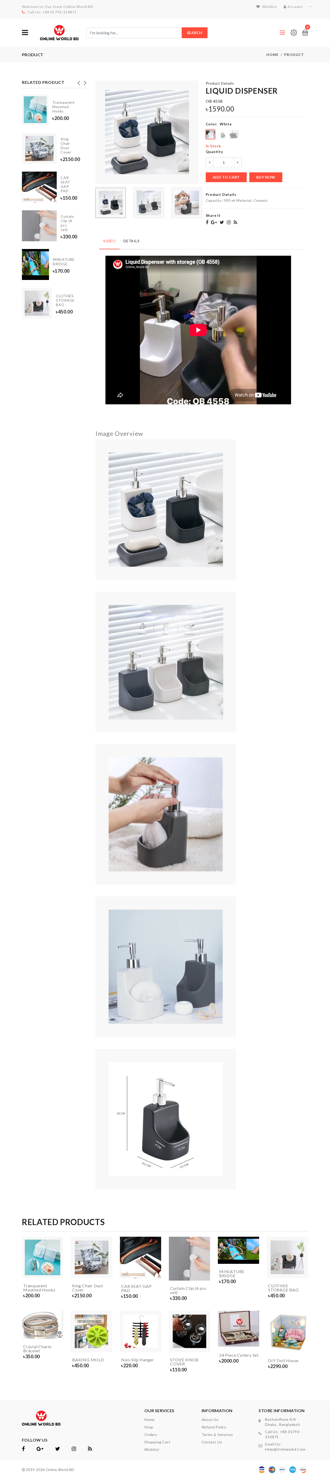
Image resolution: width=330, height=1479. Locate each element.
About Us (210, 1419)
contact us (212, 1442)
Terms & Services (217, 1434)
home (149, 1419)
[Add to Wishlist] (58, 1263)
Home (272, 54)
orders (150, 1434)
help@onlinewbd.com (285, 1449)
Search (194, 32)
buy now (265, 177)
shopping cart (157, 1442)
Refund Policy (214, 1427)
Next (85, 81)
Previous (78, 81)
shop (148, 1427)
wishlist (269, 6)
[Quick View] (58, 1273)
